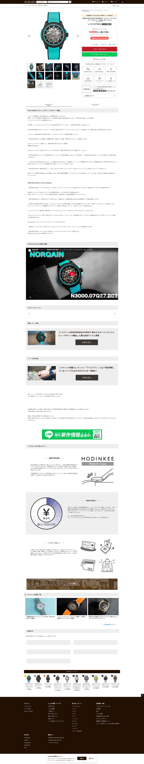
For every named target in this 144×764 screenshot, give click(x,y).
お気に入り (97, 1)
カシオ (73, 713)
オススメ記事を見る (39, 5)
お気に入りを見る (28, 711)
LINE (25, 740)
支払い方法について (53, 713)
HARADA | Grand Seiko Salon (55, 737)
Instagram (26, 742)
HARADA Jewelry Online (54, 740)
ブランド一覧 (31, 5)
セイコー (74, 711)
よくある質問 (95, 44)
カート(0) (115, 1)
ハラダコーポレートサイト (102, 706)
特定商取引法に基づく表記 (102, 716)
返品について (51, 718)
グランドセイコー (76, 706)
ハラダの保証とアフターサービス (56, 721)
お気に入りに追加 (101, 59)
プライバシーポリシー (101, 718)
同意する (82, 758)
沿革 (97, 711)
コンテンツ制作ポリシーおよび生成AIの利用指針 (107, 723)
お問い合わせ (117, 5)
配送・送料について (53, 716)
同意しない (91, 758)
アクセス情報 (99, 713)
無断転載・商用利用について (103, 721)
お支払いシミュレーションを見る (99, 38)
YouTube (26, 737)
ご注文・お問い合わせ (99, 49)
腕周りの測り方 (112, 44)
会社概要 (98, 708)
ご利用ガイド (103, 44)
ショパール (75, 718)
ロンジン (74, 726)
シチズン (74, 708)
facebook (26, 745)
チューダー (75, 723)
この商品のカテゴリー (89, 95)
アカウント (106, 1)
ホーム (25, 5)
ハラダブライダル (52, 742)
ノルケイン (75, 728)
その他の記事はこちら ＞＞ (109, 624)
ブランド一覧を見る (77, 731)
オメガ (73, 716)
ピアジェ (74, 721)
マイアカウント (28, 706)
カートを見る (27, 708)
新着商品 (45, 5)
